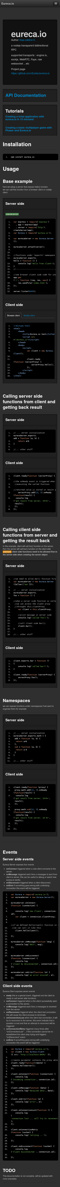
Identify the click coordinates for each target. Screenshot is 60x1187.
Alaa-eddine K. (27, 40)
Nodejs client (29, 315)
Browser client (13, 315)
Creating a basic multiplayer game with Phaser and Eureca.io (28, 129)
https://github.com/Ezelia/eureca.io (30, 73)
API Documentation (25, 95)
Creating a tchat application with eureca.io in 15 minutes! (24, 118)
